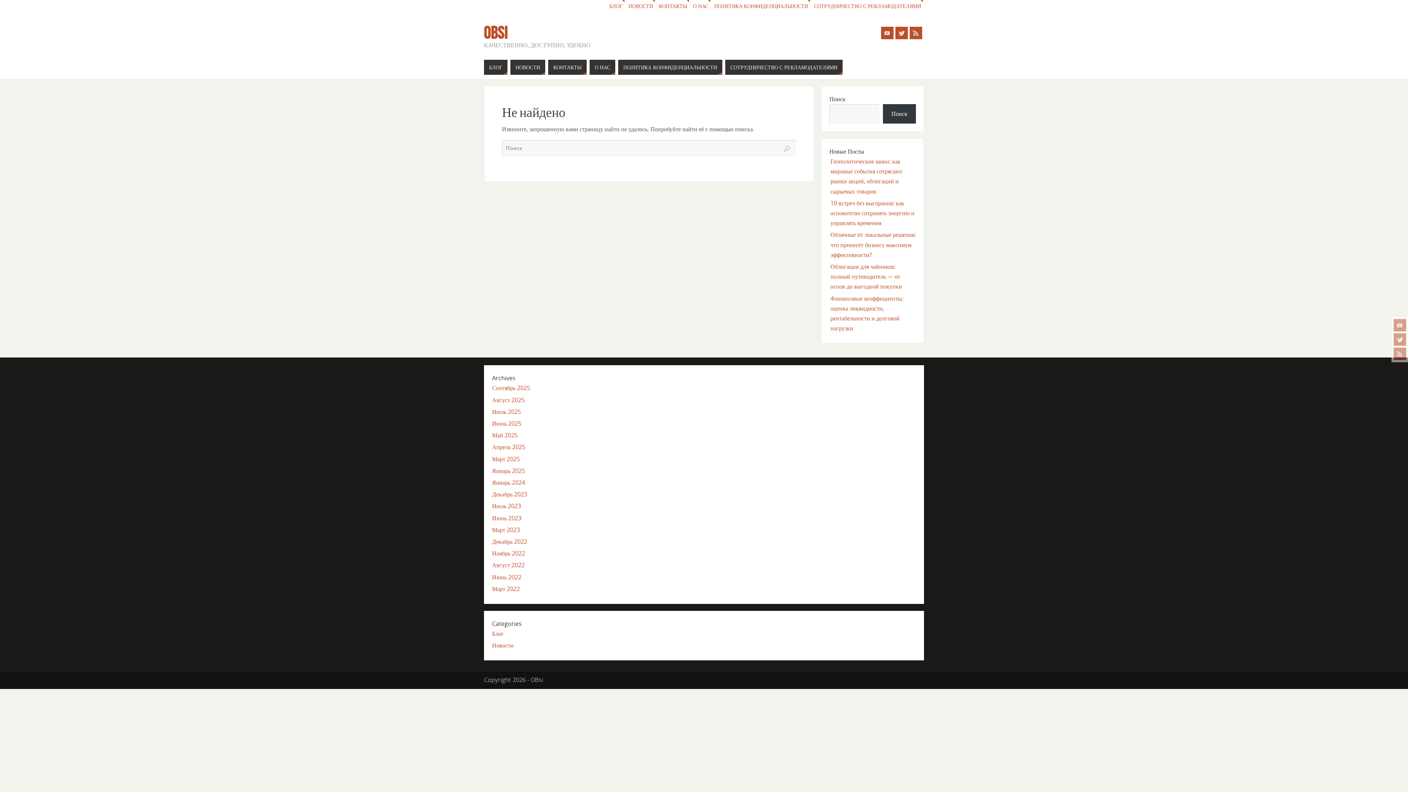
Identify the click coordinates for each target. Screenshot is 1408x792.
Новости (640, 6)
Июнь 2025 (506, 423)
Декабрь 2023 (509, 494)
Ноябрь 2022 (508, 553)
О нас (700, 6)
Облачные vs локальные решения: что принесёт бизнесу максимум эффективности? (873, 244)
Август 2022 (508, 565)
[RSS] (1400, 354)
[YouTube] (1400, 325)
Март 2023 (506, 530)
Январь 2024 (508, 482)
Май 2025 (505, 435)
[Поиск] (787, 149)
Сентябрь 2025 (511, 388)
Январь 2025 (508, 471)
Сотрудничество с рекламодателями (867, 6)
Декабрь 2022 (509, 542)
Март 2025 (506, 459)
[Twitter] (1400, 339)
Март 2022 (506, 589)
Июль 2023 (506, 506)
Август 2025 (508, 400)
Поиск (837, 99)
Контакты (673, 6)
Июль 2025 (506, 412)
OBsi (496, 32)
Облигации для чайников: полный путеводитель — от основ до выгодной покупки (866, 276)
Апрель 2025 (508, 447)
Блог (616, 6)
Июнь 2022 (506, 577)
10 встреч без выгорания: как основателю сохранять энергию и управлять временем (872, 213)
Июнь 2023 (506, 518)
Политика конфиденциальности (761, 6)
